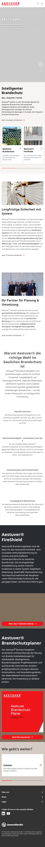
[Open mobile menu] (42, 3)
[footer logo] (22, 825)
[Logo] (11, 3)
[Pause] (41, 64)
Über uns (5, 792)
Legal (4, 802)
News (4, 797)
